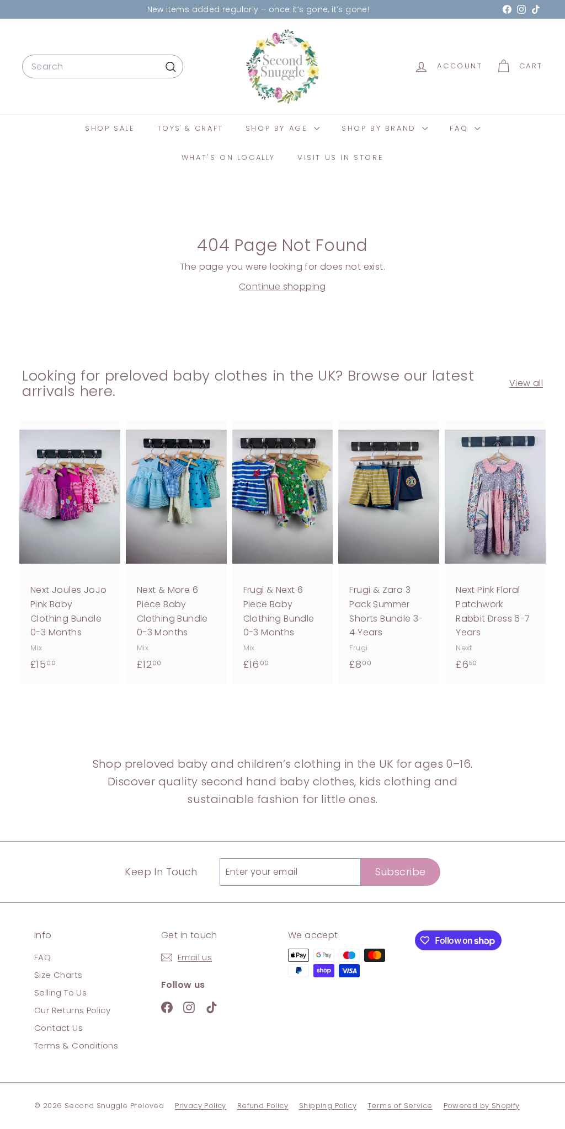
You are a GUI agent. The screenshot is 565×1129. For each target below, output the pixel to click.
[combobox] (102, 67)
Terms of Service (399, 1105)
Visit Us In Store (340, 157)
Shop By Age (278, 128)
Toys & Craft (190, 128)
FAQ (460, 128)
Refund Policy (262, 1105)
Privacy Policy (200, 1105)
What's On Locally (228, 157)
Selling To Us (60, 992)
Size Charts (58, 975)
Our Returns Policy (72, 1010)
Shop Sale (110, 128)
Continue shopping (282, 286)
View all (526, 383)
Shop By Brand (380, 128)
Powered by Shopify (482, 1105)
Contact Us (58, 1028)
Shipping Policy (327, 1105)
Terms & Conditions (76, 1045)
